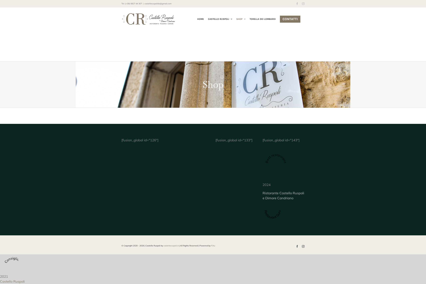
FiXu (213, 245)
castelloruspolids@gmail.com (158, 3)
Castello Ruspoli (12, 281)
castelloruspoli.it (171, 245)
